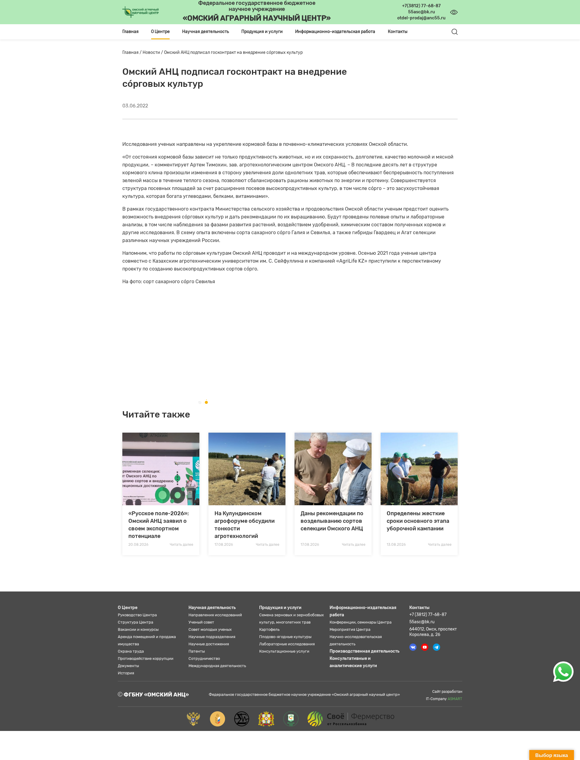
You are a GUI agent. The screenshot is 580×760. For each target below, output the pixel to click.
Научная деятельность (212, 607)
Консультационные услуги (284, 651)
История (126, 673)
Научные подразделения (211, 636)
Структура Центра (135, 622)
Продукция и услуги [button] (262, 31)
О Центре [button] (160, 31)
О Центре (127, 607)
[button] (199, 402)
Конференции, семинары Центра (361, 622)
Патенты (196, 651)
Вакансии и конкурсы (138, 629)
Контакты (398, 31)
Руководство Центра (137, 615)
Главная (130, 31)
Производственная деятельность (364, 651)
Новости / (153, 52)
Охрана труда (131, 651)
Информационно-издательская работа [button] (335, 31)
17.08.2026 (223, 544)
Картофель (269, 629)
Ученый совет (201, 622)
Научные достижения (208, 644)
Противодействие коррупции (145, 658)
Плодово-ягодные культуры (285, 636)
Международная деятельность (217, 665)
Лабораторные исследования (287, 644)
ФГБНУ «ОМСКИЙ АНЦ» (155, 694)
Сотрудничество (204, 658)
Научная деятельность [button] (205, 31)
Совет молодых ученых (210, 629)
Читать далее (181, 544)
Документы (128, 665)
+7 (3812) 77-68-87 (427, 614)
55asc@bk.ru (421, 621)
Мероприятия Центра (350, 629)
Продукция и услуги (280, 607)
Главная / (132, 52)
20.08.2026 (138, 544)
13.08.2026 (396, 544)
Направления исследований (215, 615)
